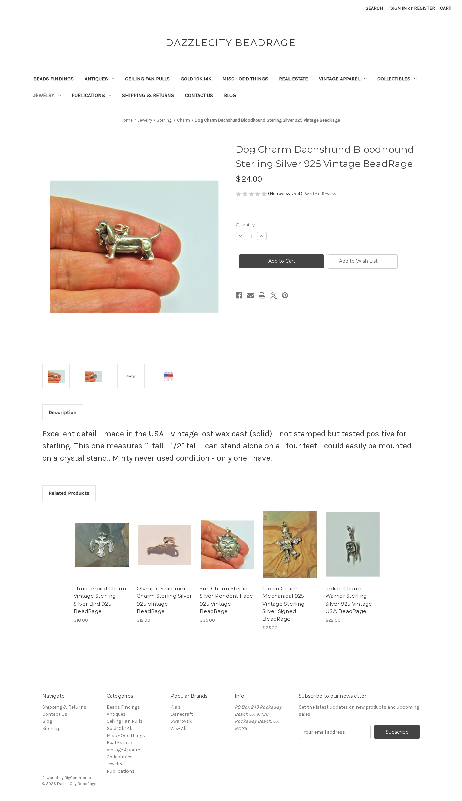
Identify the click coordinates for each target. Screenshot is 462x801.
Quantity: (246, 224)
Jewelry (43, 95)
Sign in (398, 8)
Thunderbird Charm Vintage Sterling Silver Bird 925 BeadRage (100, 600)
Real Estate (293, 79)
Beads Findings (53, 79)
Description (62, 412)
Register (424, 8)
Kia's (175, 707)
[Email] (250, 295)
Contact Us (199, 95)
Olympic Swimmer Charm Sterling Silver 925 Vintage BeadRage (164, 600)
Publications (88, 95)
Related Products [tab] (69, 493)
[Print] (262, 295)
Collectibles (393, 79)
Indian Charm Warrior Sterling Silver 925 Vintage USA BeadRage (348, 600)
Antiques (96, 79)
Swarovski (181, 721)
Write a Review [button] (320, 194)
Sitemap (51, 728)
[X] (273, 295)
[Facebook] (239, 295)
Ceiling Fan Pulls (147, 79)
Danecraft (181, 714)
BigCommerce (78, 777)
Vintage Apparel (339, 79)
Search (374, 8)
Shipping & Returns (148, 95)
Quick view (101, 539)
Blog (230, 95)
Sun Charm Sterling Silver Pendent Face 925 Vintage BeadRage (226, 600)
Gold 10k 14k (196, 79)
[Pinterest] (285, 295)
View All (178, 728)
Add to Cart (101, 550)
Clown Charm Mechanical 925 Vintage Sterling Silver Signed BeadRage (283, 603)
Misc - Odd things (245, 79)
